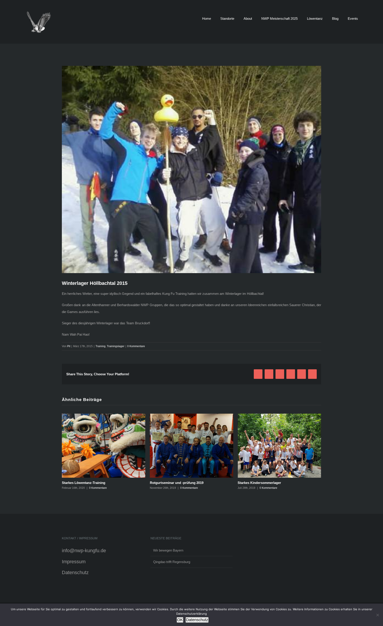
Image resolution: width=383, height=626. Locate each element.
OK (180, 620)
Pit (68, 346)
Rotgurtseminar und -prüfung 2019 (88, 483)
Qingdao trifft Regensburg (171, 562)
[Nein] (377, 615)
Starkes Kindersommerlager (171, 483)
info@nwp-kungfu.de (84, 550)
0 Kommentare (136, 346)
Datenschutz (75, 572)
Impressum (74, 561)
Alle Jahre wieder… (253, 483)
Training (101, 346)
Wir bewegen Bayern (168, 550)
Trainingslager (115, 346)
